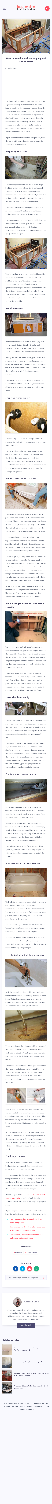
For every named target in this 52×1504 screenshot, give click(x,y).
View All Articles (26, 1325)
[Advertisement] (23, 85)
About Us (43, 1403)
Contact (30, 1409)
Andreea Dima (31, 1302)
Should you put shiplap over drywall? (28, 1362)
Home (35, 1403)
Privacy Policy (26, 1406)
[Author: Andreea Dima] (17, 1301)
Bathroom (18, 1252)
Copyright (38, 1406)
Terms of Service (10, 1406)
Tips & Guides (32, 1252)
